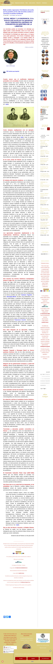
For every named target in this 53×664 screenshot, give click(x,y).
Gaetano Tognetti (26, 295)
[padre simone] (43, 60)
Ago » (44, 388)
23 (43, 383)
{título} (32, 661)
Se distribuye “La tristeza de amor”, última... (44, 168)
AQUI (7, 104)
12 (47, 378)
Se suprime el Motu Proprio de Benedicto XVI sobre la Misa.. (45, 217)
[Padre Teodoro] (43, 64)
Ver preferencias (45, 658)
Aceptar (21, 658)
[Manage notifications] (2, 661)
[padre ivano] (43, 52)
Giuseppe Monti (11, 296)
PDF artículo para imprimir (12, 71)
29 (42, 385)
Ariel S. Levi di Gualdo (10, 65)
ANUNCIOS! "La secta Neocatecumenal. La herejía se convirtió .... (44, 185)
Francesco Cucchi (20, 320)
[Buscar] (10, 9)
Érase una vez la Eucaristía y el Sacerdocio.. (44, 202)
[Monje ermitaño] (43, 56)
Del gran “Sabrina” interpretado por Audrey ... (44, 195)
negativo (33, 658)
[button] (50, 651)
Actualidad (13, 15)
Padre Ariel (19, 15)
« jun (41, 388)
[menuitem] (2, 3)
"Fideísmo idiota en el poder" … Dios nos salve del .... (44, 232)
